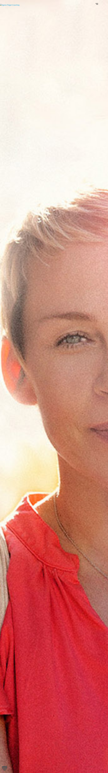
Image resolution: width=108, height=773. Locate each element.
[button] (4, 768)
